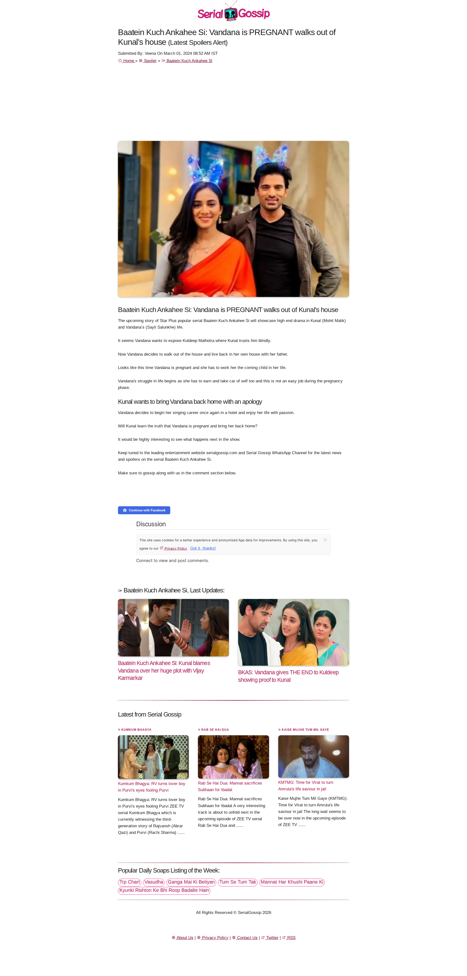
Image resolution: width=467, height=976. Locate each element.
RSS (291, 937)
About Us (184, 937)
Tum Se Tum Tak (237, 881)
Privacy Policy (175, 548)
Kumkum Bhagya (136, 729)
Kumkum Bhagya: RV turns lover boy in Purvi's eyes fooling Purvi (151, 786)
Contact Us (247, 937)
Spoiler (150, 60)
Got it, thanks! (203, 548)
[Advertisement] (233, 104)
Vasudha (153, 881)
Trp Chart (129, 881)
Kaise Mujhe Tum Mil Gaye (305, 729)
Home (128, 60)
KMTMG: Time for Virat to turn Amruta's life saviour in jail (305, 785)
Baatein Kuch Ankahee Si (188, 60)
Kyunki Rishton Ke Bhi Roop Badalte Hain (164, 890)
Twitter (271, 937)
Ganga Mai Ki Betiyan (191, 881)
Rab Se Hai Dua (215, 729)
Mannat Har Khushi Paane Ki (292, 881)
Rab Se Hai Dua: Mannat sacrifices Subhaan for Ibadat (230, 786)
